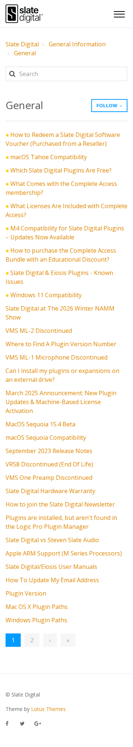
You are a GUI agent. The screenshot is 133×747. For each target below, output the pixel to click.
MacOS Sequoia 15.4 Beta (40, 424)
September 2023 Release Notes (49, 451)
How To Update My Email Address (52, 580)
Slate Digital (22, 44)
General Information (77, 44)
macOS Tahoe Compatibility (48, 157)
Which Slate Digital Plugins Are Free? (61, 170)
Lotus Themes (48, 708)
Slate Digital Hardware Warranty (50, 491)
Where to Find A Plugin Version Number (61, 344)
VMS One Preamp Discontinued (49, 478)
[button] (119, 13)
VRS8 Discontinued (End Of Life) (49, 464)
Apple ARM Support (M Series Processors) (64, 553)
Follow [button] (106, 105)
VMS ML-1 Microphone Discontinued (57, 357)
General (25, 53)
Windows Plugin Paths (36, 620)
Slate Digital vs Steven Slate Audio (52, 540)
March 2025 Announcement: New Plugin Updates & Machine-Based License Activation (61, 402)
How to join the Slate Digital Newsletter (60, 504)
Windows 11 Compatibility (46, 295)
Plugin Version (26, 593)
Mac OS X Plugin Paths (37, 607)
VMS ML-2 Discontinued (39, 331)
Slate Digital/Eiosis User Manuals (51, 567)
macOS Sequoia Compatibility (46, 437)
